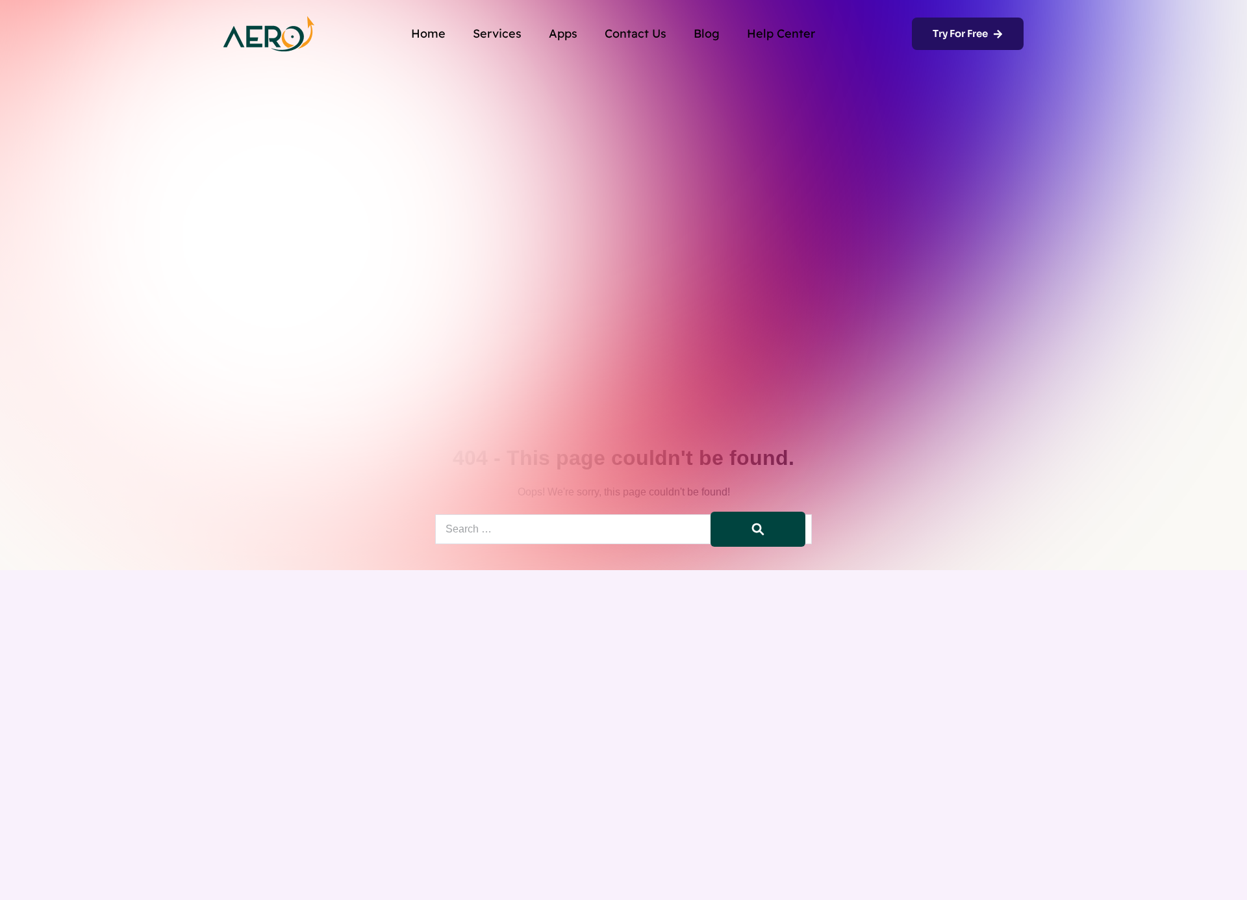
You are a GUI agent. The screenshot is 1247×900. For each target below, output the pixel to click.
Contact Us (635, 33)
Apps (563, 33)
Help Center (781, 33)
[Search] (758, 529)
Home (428, 33)
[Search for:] (623, 528)
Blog (707, 33)
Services (497, 33)
